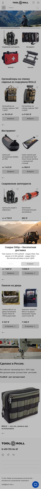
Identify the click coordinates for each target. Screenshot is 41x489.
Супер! (11, 264)
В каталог (30, 264)
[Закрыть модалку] (37, 225)
